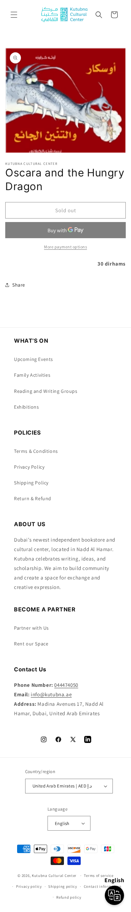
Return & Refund (32, 498)
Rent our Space (31, 644)
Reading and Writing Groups (46, 391)
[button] (14, 14)
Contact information (103, 886)
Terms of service (98, 875)
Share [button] (18, 285)
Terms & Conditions (36, 451)
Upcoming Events (33, 359)
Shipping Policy (31, 483)
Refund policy (68, 897)
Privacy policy (29, 886)
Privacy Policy (29, 467)
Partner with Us (31, 628)
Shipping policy (62, 886)
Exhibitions (26, 407)
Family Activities (32, 375)
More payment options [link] (65, 246)
